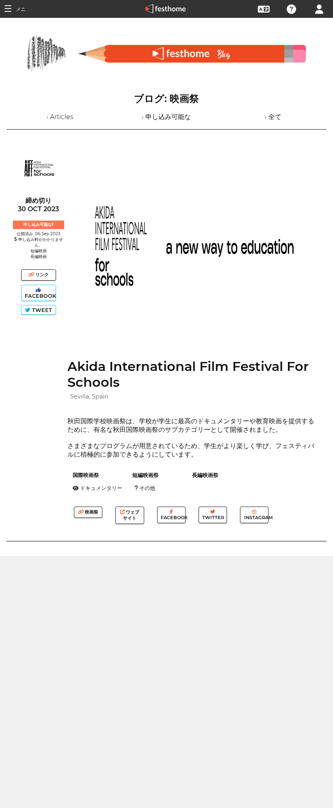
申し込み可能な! (38, 224)
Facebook (39, 296)
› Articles (60, 117)
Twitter (212, 517)
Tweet (41, 310)
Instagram (255, 517)
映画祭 (91, 512)
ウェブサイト (131, 515)
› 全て (273, 117)
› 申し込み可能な (166, 117)
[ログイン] (319, 8)
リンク (41, 274)
